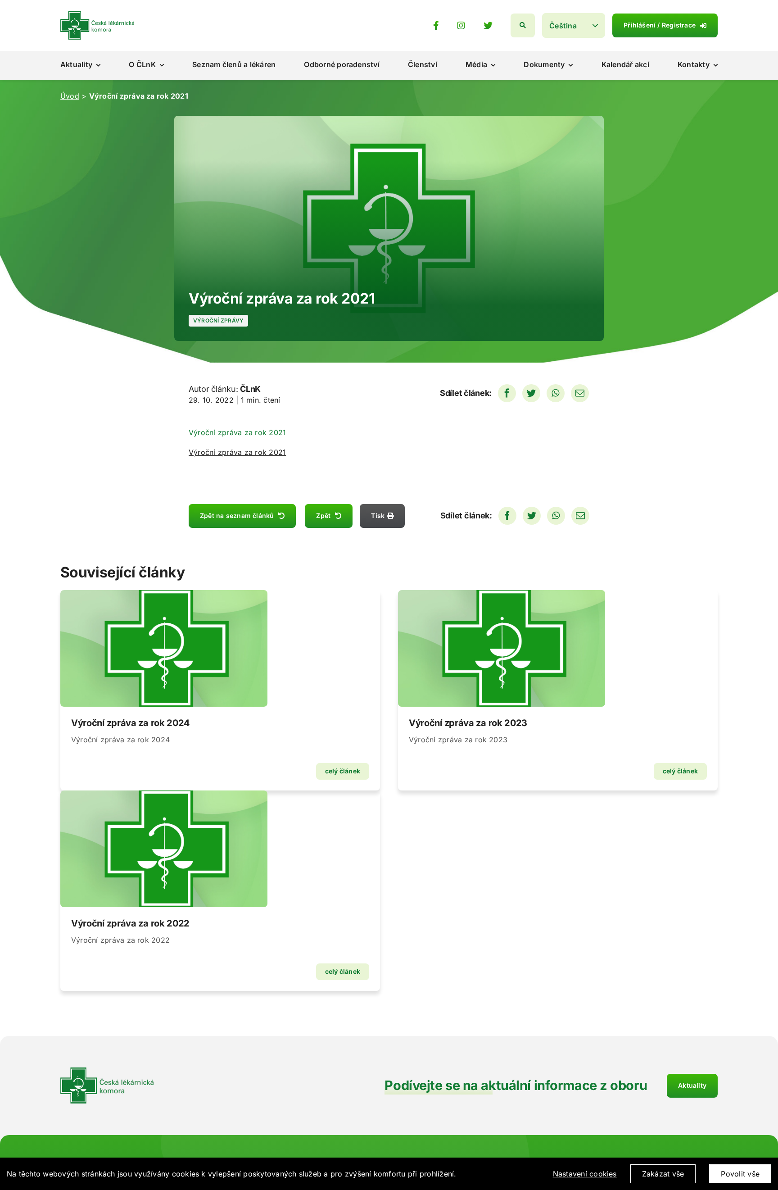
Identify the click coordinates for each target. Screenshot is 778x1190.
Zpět (323, 515)
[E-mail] (580, 393)
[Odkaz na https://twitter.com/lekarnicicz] (488, 25)
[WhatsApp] (556, 393)
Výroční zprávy (218, 320)
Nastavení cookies (585, 1173)
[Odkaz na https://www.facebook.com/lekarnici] (436, 25)
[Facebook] (507, 393)
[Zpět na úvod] (97, 14)
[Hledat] (523, 25)
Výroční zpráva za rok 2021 (237, 452)
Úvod (69, 95)
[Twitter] (531, 393)
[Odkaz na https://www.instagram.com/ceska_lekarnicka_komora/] (461, 25)
